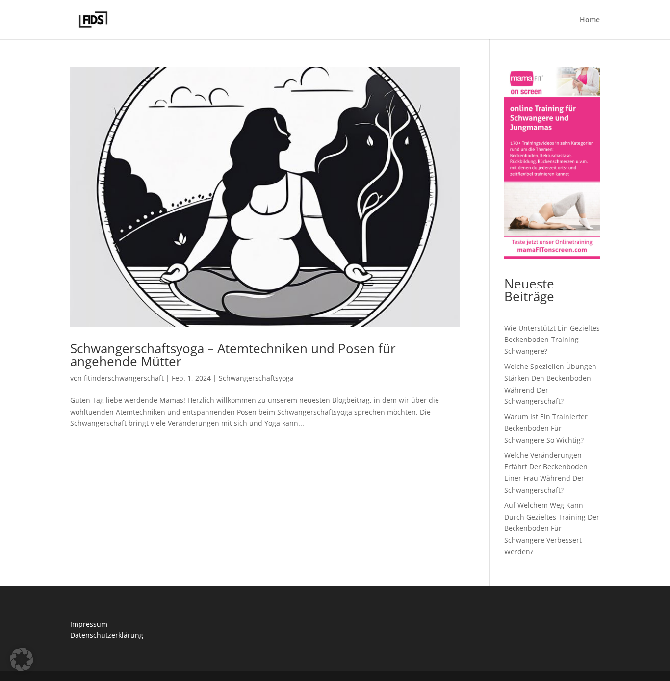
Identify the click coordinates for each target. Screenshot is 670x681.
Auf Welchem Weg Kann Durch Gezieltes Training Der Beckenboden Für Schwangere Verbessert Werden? (551, 528)
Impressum (88, 624)
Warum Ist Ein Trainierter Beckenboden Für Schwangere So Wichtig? (546, 428)
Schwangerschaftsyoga (256, 378)
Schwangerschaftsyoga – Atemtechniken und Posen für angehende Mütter (233, 355)
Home (590, 20)
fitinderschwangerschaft (124, 378)
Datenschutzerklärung (106, 635)
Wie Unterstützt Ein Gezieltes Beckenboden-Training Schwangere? (552, 339)
